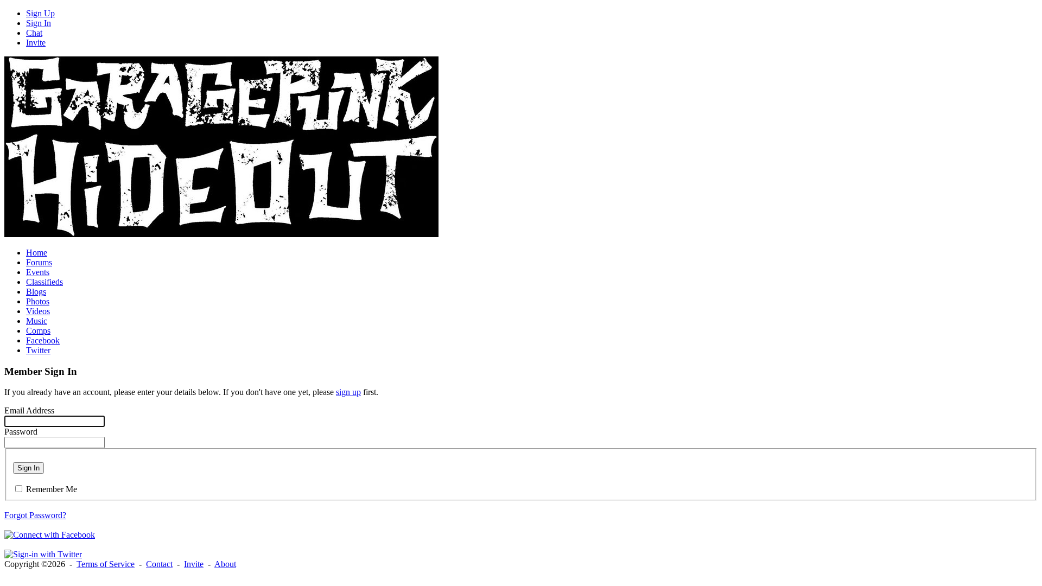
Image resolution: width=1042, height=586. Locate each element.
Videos (38, 311)
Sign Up (40, 13)
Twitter (38, 350)
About (225, 564)
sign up (348, 392)
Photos (37, 301)
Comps (38, 330)
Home (36, 252)
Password (20, 431)
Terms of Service (106, 564)
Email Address (29, 410)
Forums (39, 262)
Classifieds (44, 281)
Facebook (43, 340)
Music (36, 321)
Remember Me (51, 489)
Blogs (36, 291)
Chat (34, 32)
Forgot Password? (35, 515)
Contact (159, 564)
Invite (36, 42)
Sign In (38, 23)
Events (37, 272)
